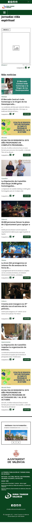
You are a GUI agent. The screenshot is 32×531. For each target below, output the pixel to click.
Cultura (3, 301)
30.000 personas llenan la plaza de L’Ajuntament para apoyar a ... (15, 224)
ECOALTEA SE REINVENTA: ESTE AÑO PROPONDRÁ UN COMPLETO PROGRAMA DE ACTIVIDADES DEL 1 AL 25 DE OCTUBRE (15, 395)
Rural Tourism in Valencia (21, 514)
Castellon (4, 178)
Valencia (4, 219)
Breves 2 (6, 30)
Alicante (4, 138)
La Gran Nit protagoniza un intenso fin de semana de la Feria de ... (14, 265)
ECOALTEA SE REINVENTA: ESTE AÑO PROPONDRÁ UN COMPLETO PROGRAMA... (15, 142)
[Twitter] (11, 1)
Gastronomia (5, 342)
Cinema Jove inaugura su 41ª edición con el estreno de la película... (14, 306)
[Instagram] (14, 1)
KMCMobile (21, 516)
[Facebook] (9, 1)
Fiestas (3, 260)
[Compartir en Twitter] (28, 67)
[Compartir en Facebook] (26, 67)
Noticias (4, 97)
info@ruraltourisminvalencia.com (12, 427)
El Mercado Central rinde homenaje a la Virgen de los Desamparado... (14, 101)
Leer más (27, 114)
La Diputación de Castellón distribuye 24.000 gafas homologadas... (13, 183)
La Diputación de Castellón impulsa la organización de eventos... (13, 347)
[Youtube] (16, 1)
